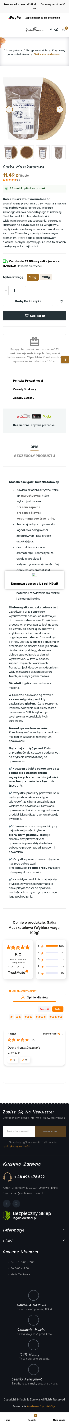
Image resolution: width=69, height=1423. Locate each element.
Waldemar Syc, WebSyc (41, 1406)
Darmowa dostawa (31, 1305)
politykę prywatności (17, 1146)
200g (46, 277)
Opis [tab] (34, 447)
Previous (9, 109)
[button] (14, 29)
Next (59, 109)
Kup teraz (37, 316)
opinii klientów (18, 961)
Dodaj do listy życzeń (61, 301)
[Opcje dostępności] (65, 359)
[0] (63, 29)
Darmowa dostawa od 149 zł (20, 4)
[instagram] (16, 1203)
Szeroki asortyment (27, 1379)
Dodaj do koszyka (28, 301)
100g (32, 277)
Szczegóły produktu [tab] (34, 456)
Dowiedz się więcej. (29, 266)
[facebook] (7, 1203)
